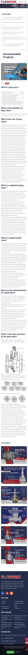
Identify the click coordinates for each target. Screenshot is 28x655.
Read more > (14, 458)
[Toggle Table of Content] (20, 93)
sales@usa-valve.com (10, 641)
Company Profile (19, 601)
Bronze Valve (14, 493)
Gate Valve (14, 473)
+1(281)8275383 (8, 638)
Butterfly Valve (14, 553)
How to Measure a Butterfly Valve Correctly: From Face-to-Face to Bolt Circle (13, 28)
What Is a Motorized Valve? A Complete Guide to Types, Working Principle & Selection (13, 18)
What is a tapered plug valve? (9, 100)
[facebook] (2, 593)
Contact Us (17, 608)
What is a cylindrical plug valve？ (10, 98)
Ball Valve (14, 453)
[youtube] (7, 593)
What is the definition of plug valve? (10, 95)
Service (4, 603)
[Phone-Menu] (25, 1)
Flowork (4, 601)
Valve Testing (5, 606)
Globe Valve (14, 533)
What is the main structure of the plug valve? (12, 103)
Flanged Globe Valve (20, 619)
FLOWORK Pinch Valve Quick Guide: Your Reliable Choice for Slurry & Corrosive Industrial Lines (14, 39)
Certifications (5, 608)
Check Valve (14, 513)
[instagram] (11, 593)
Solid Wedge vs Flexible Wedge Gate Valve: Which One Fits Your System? (13, 33)
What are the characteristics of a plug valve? (12, 102)
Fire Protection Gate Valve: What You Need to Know (13, 23)
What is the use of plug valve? (9, 96)
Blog (16, 606)
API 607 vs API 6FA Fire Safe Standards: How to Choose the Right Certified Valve (13, 44)
